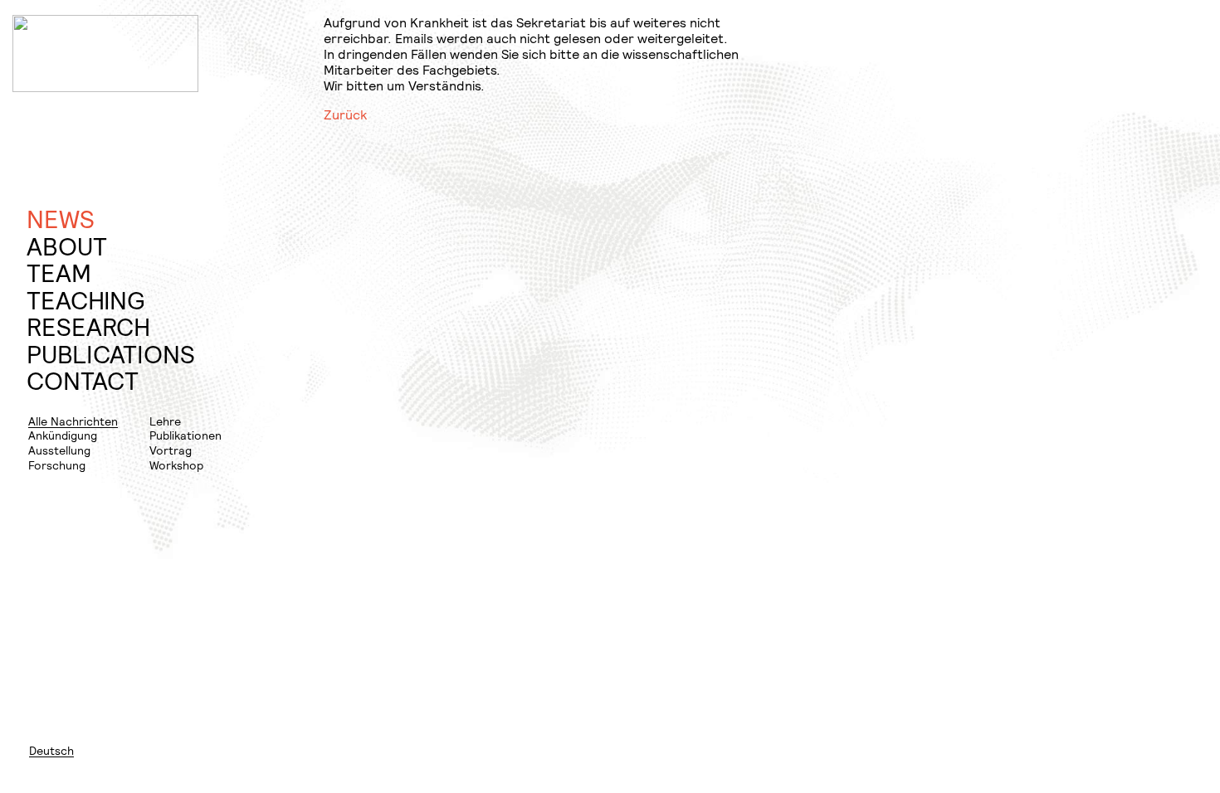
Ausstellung (59, 450)
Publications (111, 354)
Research (88, 327)
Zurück (345, 114)
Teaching (85, 300)
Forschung (56, 465)
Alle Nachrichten (73, 421)
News (61, 219)
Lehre (165, 421)
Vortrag (170, 450)
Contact (83, 381)
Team (59, 273)
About (67, 246)
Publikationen (185, 435)
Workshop (176, 465)
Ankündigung (62, 435)
